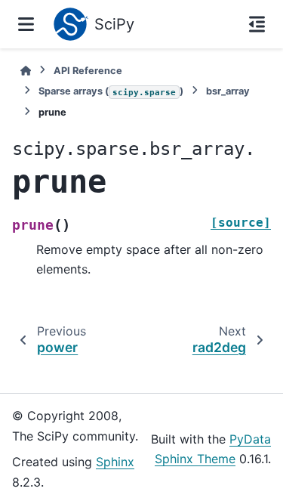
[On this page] (257, 24)
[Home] (25, 71)
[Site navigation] (26, 24)
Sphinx (115, 461)
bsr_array (228, 91)
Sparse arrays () (110, 91)
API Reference (88, 70)
